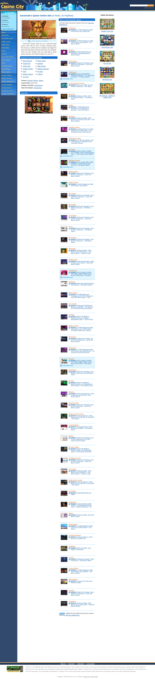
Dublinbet (72, 546)
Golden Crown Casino (76, 414)
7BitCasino (72, 72)
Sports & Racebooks (8, 57)
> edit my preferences (8, 28)
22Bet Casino (73, 182)
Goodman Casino (75, 458)
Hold (24, 71)
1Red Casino (73, 171)
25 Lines (26, 77)
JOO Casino (73, 61)
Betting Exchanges (7, 66)
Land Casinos (90, 663)
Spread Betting (6, 69)
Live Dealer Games (7, 38)
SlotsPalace (73, 271)
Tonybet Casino (74, 127)
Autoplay (40, 63)
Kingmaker (72, 348)
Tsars (71, 227)
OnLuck (71, 590)
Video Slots (26, 66)
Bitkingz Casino (74, 160)
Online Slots (5, 35)
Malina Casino (73, 326)
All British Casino (75, 138)
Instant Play (27, 63)
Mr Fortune (72, 238)
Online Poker (5, 44)
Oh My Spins (73, 524)
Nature (41, 80)
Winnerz (71, 392)
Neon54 (71, 359)
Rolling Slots (73, 260)
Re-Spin (40, 71)
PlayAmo (72, 94)
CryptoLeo (72, 601)
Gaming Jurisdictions (8, 94)
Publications (80, 663)
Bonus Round (27, 61)
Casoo (71, 557)
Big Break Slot (107, 79)
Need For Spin (73, 403)
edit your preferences (73, 615)
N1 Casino (72, 193)
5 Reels (40, 74)
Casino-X (72, 282)
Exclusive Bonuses (7, 75)
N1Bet (71, 105)
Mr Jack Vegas (74, 447)
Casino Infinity (74, 425)
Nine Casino (73, 293)
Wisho (71, 513)
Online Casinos (6, 41)
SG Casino (72, 469)
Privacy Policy (94, 676)
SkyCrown (72, 337)
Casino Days (73, 39)
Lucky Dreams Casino (76, 83)
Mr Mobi (71, 315)
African (35, 80)
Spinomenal (39, 85)
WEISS (71, 436)
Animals (30, 80)
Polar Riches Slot (107, 47)
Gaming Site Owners (8, 90)
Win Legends (73, 579)
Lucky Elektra (73, 568)
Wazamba (72, 249)
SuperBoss (73, 370)
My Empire (72, 204)
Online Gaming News (8, 81)
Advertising (71, 663)
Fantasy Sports (6, 60)
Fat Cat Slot (107, 63)
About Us (63, 663)
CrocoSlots (73, 216)
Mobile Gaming (28, 74)
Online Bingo (5, 47)
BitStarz (71, 50)
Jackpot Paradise (75, 535)
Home (3, 32)
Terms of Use (86, 676)
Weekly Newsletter (7, 78)
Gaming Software (7, 87)
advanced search (149, 7)
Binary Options (6, 72)
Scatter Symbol (28, 69)
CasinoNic (72, 491)
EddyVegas (73, 502)
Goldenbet (72, 28)
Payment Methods (7, 84)
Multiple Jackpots (43, 69)
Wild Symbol (41, 66)
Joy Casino (73, 304)
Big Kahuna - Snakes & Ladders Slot (107, 96)
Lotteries (4, 54)
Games (4, 50)
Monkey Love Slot (107, 31)
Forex (3, 63)
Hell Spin (72, 149)
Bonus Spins (41, 61)
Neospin (71, 116)
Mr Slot (71, 381)
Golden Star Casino (75, 480)
